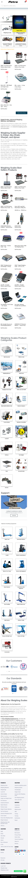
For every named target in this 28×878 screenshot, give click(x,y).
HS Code (2, 860)
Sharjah (2, 838)
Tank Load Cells (18, 799)
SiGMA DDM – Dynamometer (18, 226)
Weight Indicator (4, 820)
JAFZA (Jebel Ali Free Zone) (7, 846)
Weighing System (18, 787)
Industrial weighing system (20, 785)
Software (6, 454)
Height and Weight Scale (6, 798)
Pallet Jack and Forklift (21, 389)
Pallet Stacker (7, 620)
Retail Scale (21, 373)
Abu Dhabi (3, 835)
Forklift (7, 555)
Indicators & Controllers (21, 422)
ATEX (21, 438)
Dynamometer (4, 796)
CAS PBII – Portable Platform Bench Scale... (20, 285)
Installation (17, 805)
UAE (2, 831)
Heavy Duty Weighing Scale (7, 817)
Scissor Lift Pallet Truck (7, 636)
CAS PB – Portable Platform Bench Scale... (6, 285)
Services (6, 487)
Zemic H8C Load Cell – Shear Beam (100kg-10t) (20, 207)
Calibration (17, 807)
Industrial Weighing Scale (6, 813)
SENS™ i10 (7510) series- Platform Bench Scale (6, 187)
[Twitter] (19, 854)
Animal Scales (4, 794)
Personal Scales (21, 471)
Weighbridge (3, 789)
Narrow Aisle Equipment (21, 571)
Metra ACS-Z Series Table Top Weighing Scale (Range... (20, 247)
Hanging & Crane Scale (6, 389)
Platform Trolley (21, 620)
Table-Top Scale (7, 357)
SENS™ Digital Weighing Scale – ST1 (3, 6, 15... (20, 266)
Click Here (14, 515)
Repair (16, 820)
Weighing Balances (6, 373)
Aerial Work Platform (21, 539)
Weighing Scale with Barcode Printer (5, 823)
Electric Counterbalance (21, 555)
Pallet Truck (7, 539)
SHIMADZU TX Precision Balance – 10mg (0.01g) (20, 325)
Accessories (7, 652)
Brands (2, 852)
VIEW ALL (2, 825)
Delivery (16, 843)
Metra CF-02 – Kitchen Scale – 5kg (6, 246)
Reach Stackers (7, 587)
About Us (17, 841)
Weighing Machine (5, 787)
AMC (16, 811)
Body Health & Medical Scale (6, 405)
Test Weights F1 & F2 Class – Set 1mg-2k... (7, 305)
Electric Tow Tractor (7, 571)
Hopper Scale (18, 792)
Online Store (17, 837)
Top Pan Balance (4, 811)
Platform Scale (21, 357)
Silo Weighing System (19, 797)
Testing (16, 813)
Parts (7, 471)
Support (5, 493)
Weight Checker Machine (6, 809)
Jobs (16, 848)
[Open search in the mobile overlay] (14, 5)
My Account (17, 832)
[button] (2, 2)
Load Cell (6, 438)
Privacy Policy (18, 835)
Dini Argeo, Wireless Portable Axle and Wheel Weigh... (20, 306)
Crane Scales (3, 815)
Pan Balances (4, 800)
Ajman (2, 840)
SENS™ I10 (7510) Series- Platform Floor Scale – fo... (7, 207)
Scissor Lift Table (21, 636)
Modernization (18, 809)
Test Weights (21, 454)
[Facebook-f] (16, 854)
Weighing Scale (7, 32)
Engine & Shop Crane (21, 604)
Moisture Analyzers (21, 405)
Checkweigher (18, 789)
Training (16, 816)
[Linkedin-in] (23, 854)
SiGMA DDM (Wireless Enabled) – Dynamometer (6, 226)
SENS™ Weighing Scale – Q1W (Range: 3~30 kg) (6, 266)
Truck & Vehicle (7, 422)
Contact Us (17, 830)
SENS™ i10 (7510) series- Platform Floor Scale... (20, 187)
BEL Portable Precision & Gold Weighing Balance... (6, 325)
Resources (3, 858)
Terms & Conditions (19, 839)
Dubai (2, 833)
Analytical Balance (5, 802)
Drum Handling (7, 604)
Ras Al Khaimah (4, 842)
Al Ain (2, 844)
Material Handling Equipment (20, 33)
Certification (17, 818)
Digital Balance (4, 804)
